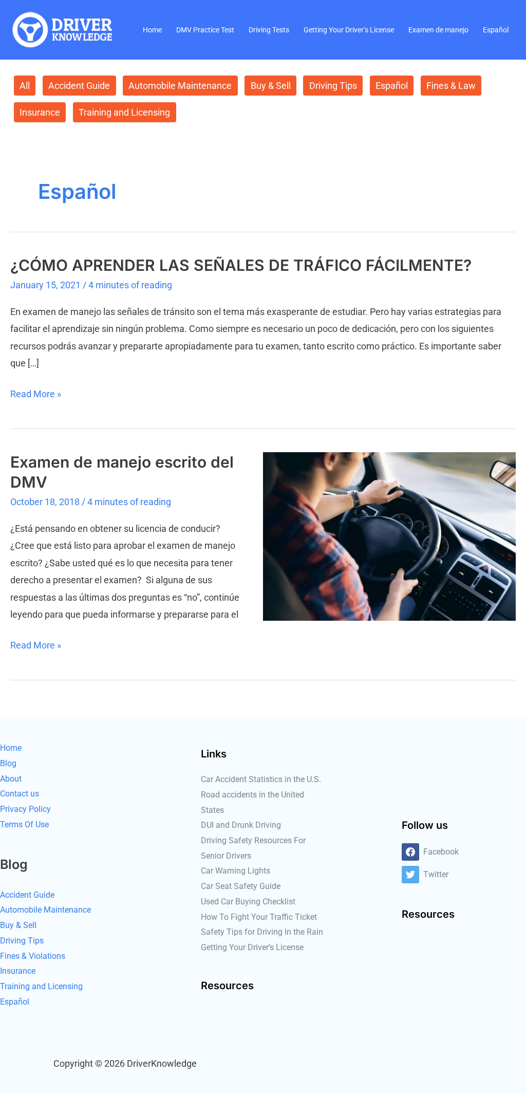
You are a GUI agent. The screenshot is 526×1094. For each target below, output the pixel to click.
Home (152, 30)
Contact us (19, 794)
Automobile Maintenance (180, 85)
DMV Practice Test (205, 30)
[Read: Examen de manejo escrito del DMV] (389, 535)
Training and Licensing (124, 112)
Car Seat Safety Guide (240, 886)
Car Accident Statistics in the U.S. (261, 779)
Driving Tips (333, 85)
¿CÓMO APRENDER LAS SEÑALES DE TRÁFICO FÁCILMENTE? (241, 265)
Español (496, 30)
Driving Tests (269, 30)
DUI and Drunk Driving (241, 825)
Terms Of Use (24, 824)
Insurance (40, 112)
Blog (8, 763)
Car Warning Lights (235, 871)
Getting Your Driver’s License (349, 30)
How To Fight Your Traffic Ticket (259, 917)
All (25, 85)
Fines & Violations (32, 956)
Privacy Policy (25, 809)
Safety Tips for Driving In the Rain (262, 932)
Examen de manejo (438, 30)
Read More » (35, 392)
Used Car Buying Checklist (248, 901)
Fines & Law (451, 85)
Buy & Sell (271, 85)
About (11, 779)
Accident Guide (79, 85)
